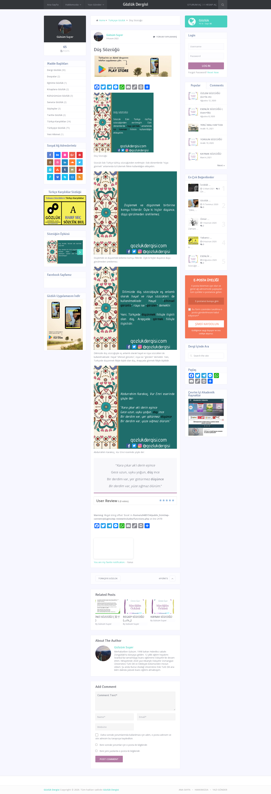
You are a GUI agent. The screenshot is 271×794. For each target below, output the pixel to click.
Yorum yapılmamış (166, 36)
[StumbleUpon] (57, 170)
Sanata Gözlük (55, 102)
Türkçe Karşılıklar (56, 121)
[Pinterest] (80, 155)
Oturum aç (194, 4)
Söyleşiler (52, 108)
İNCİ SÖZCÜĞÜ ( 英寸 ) (107, 618)
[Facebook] (50, 155)
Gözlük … (205, 200)
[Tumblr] (65, 170)
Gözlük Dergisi (135, 4)
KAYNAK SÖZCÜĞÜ (161, 617)
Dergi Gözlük (54, 70)
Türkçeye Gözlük (107, 578)
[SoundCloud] (72, 162)
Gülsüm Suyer (114, 35)
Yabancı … (206, 237)
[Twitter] (80, 162)
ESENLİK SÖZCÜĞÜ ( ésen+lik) (211, 110)
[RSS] (80, 177)
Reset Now (213, 72)
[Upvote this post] (172, 578)
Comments (217, 85)
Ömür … (204, 218)
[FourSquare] (50, 177)
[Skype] (65, 177)
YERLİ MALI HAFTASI (211, 124)
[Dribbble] (57, 162)
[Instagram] (50, 162)
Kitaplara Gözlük (56, 89)
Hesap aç (211, 4)
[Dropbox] (57, 177)
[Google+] (72, 155)
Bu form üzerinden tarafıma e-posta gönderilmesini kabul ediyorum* (205, 312)
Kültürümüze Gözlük (58, 95)
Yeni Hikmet (53, 134)
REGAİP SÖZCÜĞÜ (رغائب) (133, 618)
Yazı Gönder (94, 4)
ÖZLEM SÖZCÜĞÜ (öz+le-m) (210, 95)
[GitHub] (72, 170)
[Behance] (57, 155)
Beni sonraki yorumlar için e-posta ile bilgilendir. (124, 744)
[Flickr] (65, 155)
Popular (195, 85)
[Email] (72, 177)
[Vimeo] (50, 170)
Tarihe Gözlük (54, 115)
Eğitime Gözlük (55, 82)
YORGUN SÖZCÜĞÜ (211, 139)
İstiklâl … (205, 184)
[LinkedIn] (65, 162)
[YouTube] (80, 170)
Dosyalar (52, 76)
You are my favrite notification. (109, 562)
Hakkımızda (72, 4)
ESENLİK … (206, 256)
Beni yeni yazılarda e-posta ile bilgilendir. (120, 750)
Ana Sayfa (52, 4)
